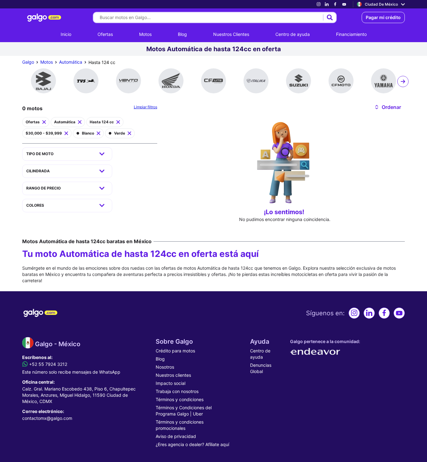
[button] (387, 107)
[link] (318, 4)
